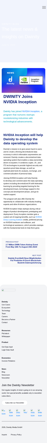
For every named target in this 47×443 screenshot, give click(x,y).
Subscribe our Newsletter (14, 403)
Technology (6, 311)
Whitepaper (6, 336)
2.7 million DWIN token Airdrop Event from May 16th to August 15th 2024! (22, 246)
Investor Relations (8, 361)
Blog (3, 372)
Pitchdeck (5, 333)
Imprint (4, 435)
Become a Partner (8, 319)
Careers (5, 316)
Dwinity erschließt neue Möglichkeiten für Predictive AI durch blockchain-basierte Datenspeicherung (24, 260)
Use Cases (6, 305)
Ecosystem (6, 308)
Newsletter (6, 378)
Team (4, 313)
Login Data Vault (8, 350)
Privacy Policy (16, 435)
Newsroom (6, 375)
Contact (5, 322)
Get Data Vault (7, 347)
